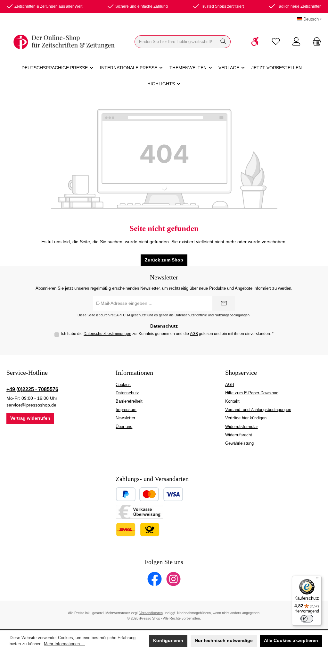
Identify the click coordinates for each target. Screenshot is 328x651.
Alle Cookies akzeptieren (291, 640)
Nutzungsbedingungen (232, 315)
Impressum (126, 409)
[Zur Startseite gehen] (64, 42)
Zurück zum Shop (164, 260)
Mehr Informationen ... (64, 644)
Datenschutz (127, 393)
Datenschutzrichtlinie (191, 315)
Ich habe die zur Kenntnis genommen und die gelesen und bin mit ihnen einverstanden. (167, 333)
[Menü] (318, 579)
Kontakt (232, 401)
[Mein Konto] (296, 41)
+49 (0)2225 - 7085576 (32, 389)
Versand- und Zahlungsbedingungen (258, 409)
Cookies (123, 384)
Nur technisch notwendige (224, 640)
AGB (194, 333)
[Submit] (223, 303)
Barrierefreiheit (129, 401)
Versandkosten (151, 613)
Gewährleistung (239, 443)
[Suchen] (223, 41)
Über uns (124, 426)
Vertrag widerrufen (30, 418)
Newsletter (125, 418)
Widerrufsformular (241, 426)
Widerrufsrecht (238, 435)
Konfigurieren (168, 640)
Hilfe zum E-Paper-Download (251, 393)
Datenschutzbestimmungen (107, 333)
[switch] (306, 618)
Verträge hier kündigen (245, 418)
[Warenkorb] (315, 41)
